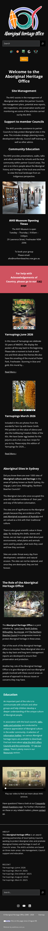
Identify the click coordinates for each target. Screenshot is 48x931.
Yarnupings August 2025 (15, 877)
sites (5, 533)
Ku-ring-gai (19, 632)
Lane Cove (19, 628)
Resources (8, 752)
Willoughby (8, 632)
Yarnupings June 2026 (19, 334)
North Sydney (31, 628)
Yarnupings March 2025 (15, 880)
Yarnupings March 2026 (20, 416)
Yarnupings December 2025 (17, 873)
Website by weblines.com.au (13, 927)
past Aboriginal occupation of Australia (21, 516)
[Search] (43, 43)
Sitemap (41, 915)
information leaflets (12, 735)
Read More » (10, 372)
